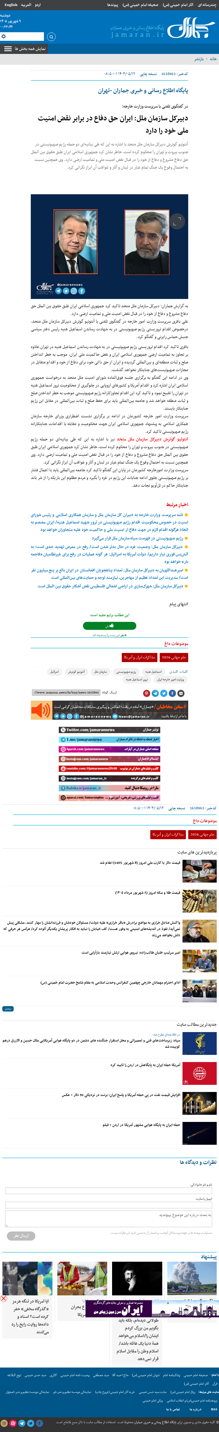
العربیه (26, 5)
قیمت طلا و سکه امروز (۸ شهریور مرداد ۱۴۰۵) (147, 893)
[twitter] (31, 1423)
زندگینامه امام (171, 1375)
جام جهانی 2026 (174, 657)
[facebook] (39, 1423)
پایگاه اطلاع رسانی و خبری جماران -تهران (143, 91)
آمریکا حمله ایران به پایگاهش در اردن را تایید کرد (145, 1065)
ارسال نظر (21, 1235)
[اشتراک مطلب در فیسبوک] (172, 693)
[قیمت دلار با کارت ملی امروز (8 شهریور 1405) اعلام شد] (199, 871)
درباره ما (195, 1409)
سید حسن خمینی (35, 1375)
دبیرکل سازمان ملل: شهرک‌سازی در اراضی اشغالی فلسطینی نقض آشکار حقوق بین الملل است (111, 586)
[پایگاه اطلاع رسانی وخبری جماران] (161, 28)
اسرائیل (54, 672)
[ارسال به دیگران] (181, 693)
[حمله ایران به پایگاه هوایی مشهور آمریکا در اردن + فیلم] (199, 1133)
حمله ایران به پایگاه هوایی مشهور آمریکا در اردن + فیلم (141, 1125)
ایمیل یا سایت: (203, 1199)
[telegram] (22, 1423)
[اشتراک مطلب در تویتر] (164, 693)
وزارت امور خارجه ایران (170, 679)
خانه (213, 59)
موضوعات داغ (176, 644)
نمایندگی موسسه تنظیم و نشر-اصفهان (27, 1392)
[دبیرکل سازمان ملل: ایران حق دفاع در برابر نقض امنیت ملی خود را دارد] (109, 246)
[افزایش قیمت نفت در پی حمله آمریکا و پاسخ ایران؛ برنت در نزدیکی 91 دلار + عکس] (199, 1103)
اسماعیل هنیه (153, 672)
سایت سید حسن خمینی (153, 1392)
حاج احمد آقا (120, 1375)
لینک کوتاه (109, 692)
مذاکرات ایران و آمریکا (139, 657)
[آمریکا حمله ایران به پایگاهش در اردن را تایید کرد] (199, 1073)
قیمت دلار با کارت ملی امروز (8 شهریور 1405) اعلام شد (140, 863)
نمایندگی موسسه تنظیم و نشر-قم (72, 1392)
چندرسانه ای (207, 5)
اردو (37, 5)
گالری (53, 1375)
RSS (214, 1409)
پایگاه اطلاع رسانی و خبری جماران (154, 1422)
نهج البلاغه (14, 1375)
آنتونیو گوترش (76, 672)
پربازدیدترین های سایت (197, 852)
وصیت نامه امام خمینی (75, 1375)
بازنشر (199, 59)
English (11, 5)
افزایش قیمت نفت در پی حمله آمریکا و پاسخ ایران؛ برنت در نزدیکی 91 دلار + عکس (121, 1095)
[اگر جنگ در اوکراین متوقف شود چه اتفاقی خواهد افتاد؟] (192, 1278)
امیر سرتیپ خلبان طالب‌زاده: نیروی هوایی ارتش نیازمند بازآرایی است (131, 953)
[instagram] (4, 1423)
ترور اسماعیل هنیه (137, 679)
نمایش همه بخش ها (30, 48)
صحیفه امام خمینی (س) (140, 5)
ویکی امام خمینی (153, 1400)
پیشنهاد (209, 1257)
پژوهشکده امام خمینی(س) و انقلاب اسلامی (192, 1400)
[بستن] (3, 1298)
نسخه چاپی (148, 74)
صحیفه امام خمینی (196, 1375)
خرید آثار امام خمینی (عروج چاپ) (115, 1392)
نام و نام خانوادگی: (201, 1185)
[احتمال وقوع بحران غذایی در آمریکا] (82, 1278)
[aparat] (13, 1423)
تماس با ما (173, 1409)
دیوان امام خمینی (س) (146, 1375)
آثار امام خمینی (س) (178, 5)
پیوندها (112, 5)
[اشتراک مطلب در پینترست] (147, 693)
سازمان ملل (100, 672)
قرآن (214, 1384)
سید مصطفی (101, 1375)
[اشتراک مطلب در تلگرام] (155, 693)
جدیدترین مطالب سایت (197, 1024)
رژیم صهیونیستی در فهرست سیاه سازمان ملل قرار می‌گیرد (138, 538)
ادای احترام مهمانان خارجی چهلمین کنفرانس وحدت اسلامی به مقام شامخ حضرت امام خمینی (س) (110, 983)
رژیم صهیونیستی (126, 672)
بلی (107, 626)
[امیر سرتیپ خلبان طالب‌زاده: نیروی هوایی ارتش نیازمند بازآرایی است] (199, 961)
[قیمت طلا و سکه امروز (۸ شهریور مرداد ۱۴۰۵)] (199, 901)
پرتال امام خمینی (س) (183, 1392)
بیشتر (8, 1009)
